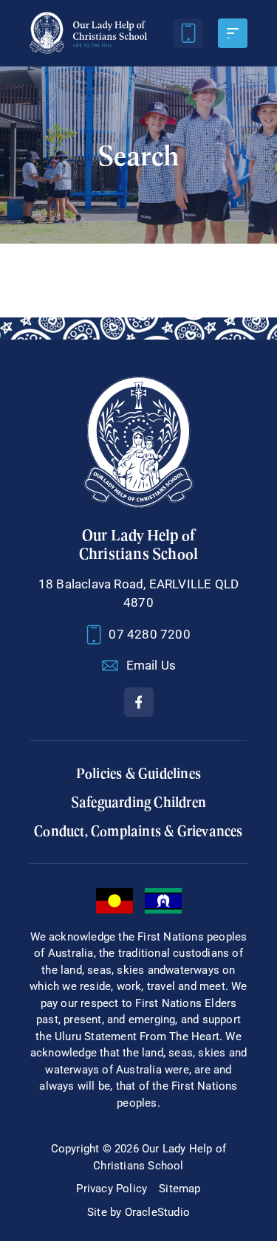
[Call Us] (188, 33)
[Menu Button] (232, 33)
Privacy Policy (111, 1188)
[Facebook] (139, 702)
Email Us (151, 665)
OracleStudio (157, 1212)
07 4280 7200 (149, 634)
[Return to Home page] (88, 33)
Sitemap (179, 1188)
